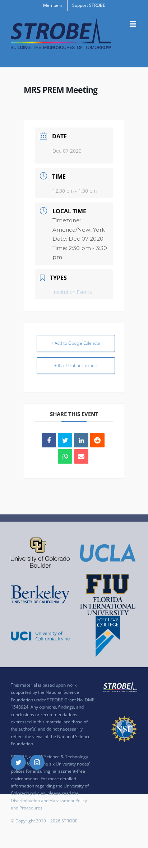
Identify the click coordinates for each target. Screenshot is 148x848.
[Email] (81, 456)
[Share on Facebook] (49, 440)
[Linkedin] (81, 440)
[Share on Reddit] (97, 440)
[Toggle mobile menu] (133, 24)
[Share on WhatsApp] (65, 456)
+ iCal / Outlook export (76, 365)
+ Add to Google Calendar (76, 343)
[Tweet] (65, 440)
